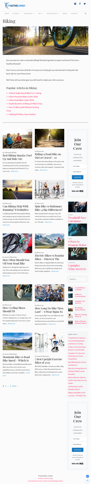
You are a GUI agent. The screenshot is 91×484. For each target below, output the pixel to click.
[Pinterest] (75, 4)
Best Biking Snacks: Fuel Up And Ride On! (17, 157)
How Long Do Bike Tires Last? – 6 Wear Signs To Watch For (49, 311)
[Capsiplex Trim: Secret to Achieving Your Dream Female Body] (77, 258)
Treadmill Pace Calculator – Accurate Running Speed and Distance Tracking (77, 341)
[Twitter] (85, 4)
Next (15, 386)
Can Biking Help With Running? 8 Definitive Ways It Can (16, 209)
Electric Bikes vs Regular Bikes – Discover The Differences (49, 259)
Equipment (28, 13)
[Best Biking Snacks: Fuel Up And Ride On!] (70, 310)
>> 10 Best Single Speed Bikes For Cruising (23, 93)
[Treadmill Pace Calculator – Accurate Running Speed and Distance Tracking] (77, 211)
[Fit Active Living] (15, 5)
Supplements (52, 13)
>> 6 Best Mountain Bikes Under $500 (22, 96)
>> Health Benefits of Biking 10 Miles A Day (24, 104)
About (65, 13)
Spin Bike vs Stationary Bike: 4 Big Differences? (48, 207)
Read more (14, 171)
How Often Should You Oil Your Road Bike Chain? (16, 263)
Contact (74, 13)
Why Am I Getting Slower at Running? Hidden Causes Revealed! (81, 317)
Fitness (15, 13)
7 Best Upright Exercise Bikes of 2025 (48, 360)
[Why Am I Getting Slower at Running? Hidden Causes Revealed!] (70, 316)
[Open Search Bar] (85, 13)
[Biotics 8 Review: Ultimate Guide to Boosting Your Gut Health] (70, 323)
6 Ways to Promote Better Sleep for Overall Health (77, 247)
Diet (39, 13)
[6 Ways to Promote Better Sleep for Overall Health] (77, 234)
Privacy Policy (42, 476)
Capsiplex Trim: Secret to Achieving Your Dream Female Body (76, 356)
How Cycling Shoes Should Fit (14, 309)
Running (70, 214)
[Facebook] (80, 4)
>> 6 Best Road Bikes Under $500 (20, 100)
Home (6, 13)
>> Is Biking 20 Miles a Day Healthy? (21, 114)
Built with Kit (77, 191)
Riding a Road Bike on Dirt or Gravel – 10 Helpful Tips (48, 157)
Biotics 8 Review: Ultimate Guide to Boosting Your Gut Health (81, 324)
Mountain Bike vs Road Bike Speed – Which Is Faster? (16, 360)
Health (70, 238)
